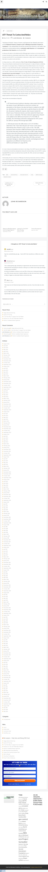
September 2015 (7, 590)
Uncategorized (9, 30)
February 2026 (7, 355)
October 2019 (7, 498)
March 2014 (6, 624)
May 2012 (6, 666)
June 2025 (6, 370)
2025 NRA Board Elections (23, 797)
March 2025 (6, 375)
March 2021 (6, 466)
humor (24, 821)
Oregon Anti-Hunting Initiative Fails (12, 752)
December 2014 (7, 607)
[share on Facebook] (3, 169)
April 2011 (6, 690)
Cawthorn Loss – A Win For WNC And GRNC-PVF (8, 184)
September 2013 (7, 636)
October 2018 (7, 521)
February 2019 (7, 513)
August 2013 (6, 638)
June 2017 (6, 551)
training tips (21, 858)
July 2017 (5, 549)
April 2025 (6, 374)
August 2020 (6, 479)
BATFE (7, 174)
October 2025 (7, 362)
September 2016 (7, 568)
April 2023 (6, 419)
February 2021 (7, 468)
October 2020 (7, 475)
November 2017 (7, 541)
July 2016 (5, 572)
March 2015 (6, 602)
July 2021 (5, 458)
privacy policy (22, 784)
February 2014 (7, 626)
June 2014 (6, 619)
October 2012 (7, 656)
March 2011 (6, 692)
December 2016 (7, 562)
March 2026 (6, 353)
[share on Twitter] (6, 169)
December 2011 (7, 675)
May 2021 (6, 462)
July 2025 (6, 368)
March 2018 (6, 534)
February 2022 (7, 445)
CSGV (27, 808)
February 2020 (7, 491)
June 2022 (6, 438)
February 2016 (7, 581)
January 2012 (6, 673)
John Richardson (18, 38)
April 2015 (6, 600)
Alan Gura (20, 799)
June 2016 (6, 573)
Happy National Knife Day (9, 312)
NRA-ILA (20, 835)
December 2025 (7, 359)
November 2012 (7, 655)
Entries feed (6, 729)
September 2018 (7, 523)
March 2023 (6, 421)
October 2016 (7, 566)
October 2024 (7, 385)
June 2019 (6, 506)
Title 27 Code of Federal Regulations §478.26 (32, 62)
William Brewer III (26, 860)
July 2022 (6, 436)
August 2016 (6, 570)
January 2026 (6, 357)
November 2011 (7, 677)
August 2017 (6, 547)
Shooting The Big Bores (9, 756)
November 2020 (7, 473)
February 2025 (7, 377)
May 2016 (6, 575)
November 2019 (7, 496)
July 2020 (6, 481)
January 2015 (6, 605)
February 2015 (7, 604)
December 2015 (7, 585)
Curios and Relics (14, 174)
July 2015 (5, 594)
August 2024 (6, 389)
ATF (22, 799)
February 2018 (7, 536)
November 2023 (7, 406)
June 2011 (5, 687)
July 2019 (5, 504)
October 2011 (6, 679)
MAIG (25, 823)
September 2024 (7, 387)
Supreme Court (25, 856)
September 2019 (7, 500)
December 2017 (7, 539)
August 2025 (6, 366)
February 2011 (6, 694)
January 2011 (6, 696)
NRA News (27, 836)
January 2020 (6, 492)
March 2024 (6, 398)
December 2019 (7, 494)
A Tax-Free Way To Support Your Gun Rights (14, 316)
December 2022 (7, 426)
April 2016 (6, 577)
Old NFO (9, 249)
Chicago (27, 804)
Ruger (25, 845)
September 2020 (7, 477)
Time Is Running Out (36, 228)
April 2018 (6, 532)
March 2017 (6, 557)
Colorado (20, 806)
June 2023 (6, 415)
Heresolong (6, 328)
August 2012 (6, 660)
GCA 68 (32, 174)
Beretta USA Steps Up (39, 183)
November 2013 (7, 632)
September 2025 (7, 364)
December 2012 (7, 653)
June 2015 (6, 596)
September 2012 (7, 658)
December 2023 (7, 404)
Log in (5, 727)
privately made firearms (27, 48)
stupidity (20, 856)
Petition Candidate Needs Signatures (12, 320)
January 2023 (6, 425)
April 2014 (6, 622)
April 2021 (6, 464)
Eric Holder (21, 810)
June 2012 (6, 664)
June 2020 (6, 483)
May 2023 (6, 417)
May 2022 (6, 440)
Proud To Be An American (9, 758)
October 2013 (7, 634)
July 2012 (5, 662)
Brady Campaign (22, 802)
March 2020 (6, 489)
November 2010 (7, 700)
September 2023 (7, 409)
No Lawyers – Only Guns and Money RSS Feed (17, 738)
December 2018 (7, 517)
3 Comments (28, 38)
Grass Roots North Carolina (23, 815)
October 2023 (7, 408)
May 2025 (6, 372)
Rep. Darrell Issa (21, 845)
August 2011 (6, 683)
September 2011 (7, 681)
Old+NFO (6, 330)
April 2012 (6, 668)
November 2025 (7, 360)
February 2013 (7, 649)
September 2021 (7, 455)
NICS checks (21, 827)
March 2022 (6, 443)
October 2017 (7, 543)
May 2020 (6, 485)
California (20, 804)
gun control (23, 819)
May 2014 (6, 621)
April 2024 (6, 396)
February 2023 (7, 423)
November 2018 (7, 519)
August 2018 (6, 524)
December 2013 (7, 630)
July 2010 (5, 707)
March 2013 (6, 647)
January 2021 (6, 470)
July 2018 (5, 526)
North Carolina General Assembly (23, 831)
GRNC (24, 817)
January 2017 (6, 560)
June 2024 (6, 392)
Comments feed (7, 731)
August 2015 (6, 592)
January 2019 (6, 515)
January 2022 (6, 447)
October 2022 (7, 430)
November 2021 (7, 451)
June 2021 (6, 460)
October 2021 (7, 453)
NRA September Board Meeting (11, 750)
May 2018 (6, 530)
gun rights (20, 821)
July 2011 (5, 685)
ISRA (23, 823)
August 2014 (6, 615)
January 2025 (6, 379)
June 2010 (6, 709)
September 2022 (7, 432)
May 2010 (6, 711)
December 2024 (7, 381)
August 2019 (6, 502)
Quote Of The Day (8, 314)
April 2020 (6, 487)
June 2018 (6, 528)
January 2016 (6, 583)
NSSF (20, 839)
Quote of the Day (23, 844)
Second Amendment (23, 847)
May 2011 (5, 688)
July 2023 (6, 413)
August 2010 (6, 705)
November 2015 (7, 587)
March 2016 (6, 579)
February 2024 (7, 400)
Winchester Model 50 (7, 75)
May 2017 (6, 553)
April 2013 (6, 645)
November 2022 (7, 428)
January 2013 (6, 651)
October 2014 (7, 611)
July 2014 (5, 617)
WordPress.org (7, 733)
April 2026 (6, 351)
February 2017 (7, 558)
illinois (20, 823)
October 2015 (7, 589)
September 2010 (7, 704)
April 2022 (6, 441)
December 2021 (7, 449)
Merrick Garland (39, 174)
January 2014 (6, 628)
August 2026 (6, 343)
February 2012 (7, 671)
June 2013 (6, 641)
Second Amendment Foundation (22, 851)
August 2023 (6, 411)
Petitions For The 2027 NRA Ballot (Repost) (13, 318)
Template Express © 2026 (36, 867)
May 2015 (6, 598)
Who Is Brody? (7, 754)
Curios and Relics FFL (24, 174)
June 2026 (6, 347)
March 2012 (6, 670)
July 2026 (6, 345)
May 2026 (6, 349)
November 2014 (7, 609)
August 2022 (6, 434)
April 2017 (6, 555)
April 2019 (6, 509)
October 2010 (7, 702)
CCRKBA (24, 804)
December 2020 (7, 472)
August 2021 (6, 457)
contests (24, 808)
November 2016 (7, 564)
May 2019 (6, 507)
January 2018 (6, 538)
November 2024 (7, 383)
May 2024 (6, 394)
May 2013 (6, 643)
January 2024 (6, 402)
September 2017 (7, 545)
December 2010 (7, 698)
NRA (25, 833)
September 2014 (7, 613)
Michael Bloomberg (23, 825)
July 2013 (5, 639)
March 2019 (6, 511)
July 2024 (6, 391)
